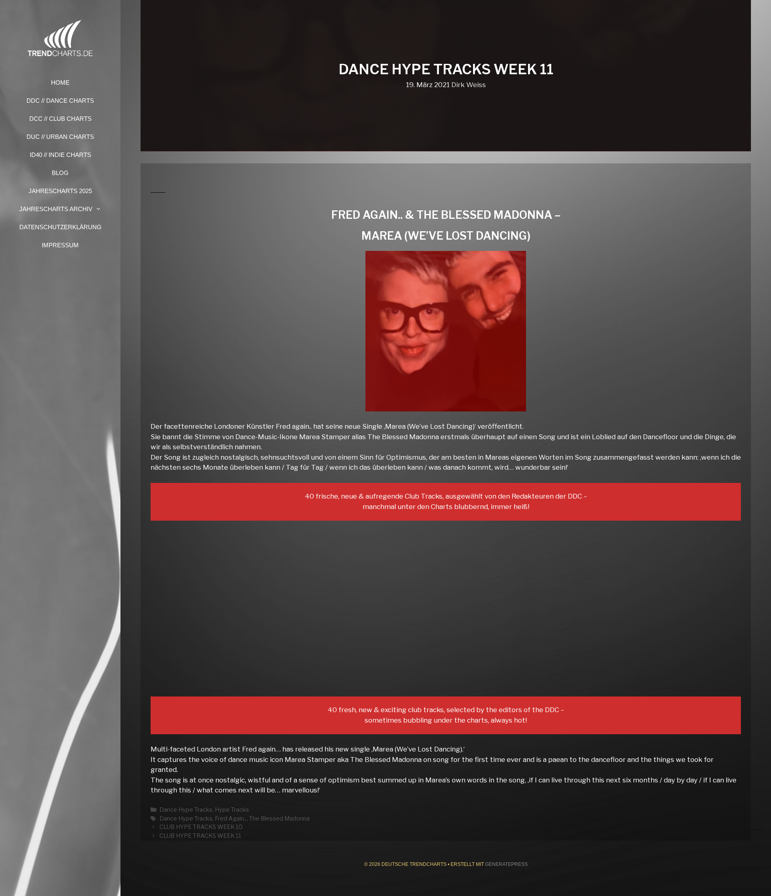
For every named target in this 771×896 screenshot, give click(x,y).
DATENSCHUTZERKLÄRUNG (60, 227)
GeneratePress (506, 864)
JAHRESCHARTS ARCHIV (55, 209)
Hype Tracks (232, 809)
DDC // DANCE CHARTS (60, 100)
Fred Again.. (231, 818)
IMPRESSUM (60, 245)
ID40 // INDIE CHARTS (60, 154)
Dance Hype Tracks (185, 809)
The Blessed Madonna (279, 818)
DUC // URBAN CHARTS (60, 136)
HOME (60, 82)
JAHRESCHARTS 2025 (60, 190)
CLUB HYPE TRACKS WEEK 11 (200, 835)
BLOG (60, 172)
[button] (100, 209)
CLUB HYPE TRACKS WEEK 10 (201, 827)
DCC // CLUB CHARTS (60, 118)
